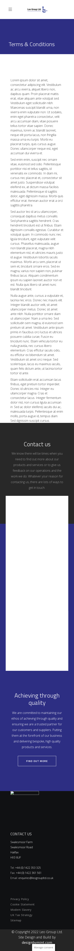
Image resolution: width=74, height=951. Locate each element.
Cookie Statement (22, 904)
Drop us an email (37, 578)
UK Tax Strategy (21, 915)
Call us (37, 633)
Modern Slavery (20, 909)
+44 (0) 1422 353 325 (28, 868)
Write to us (37, 518)
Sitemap (15, 920)
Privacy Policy (19, 899)
